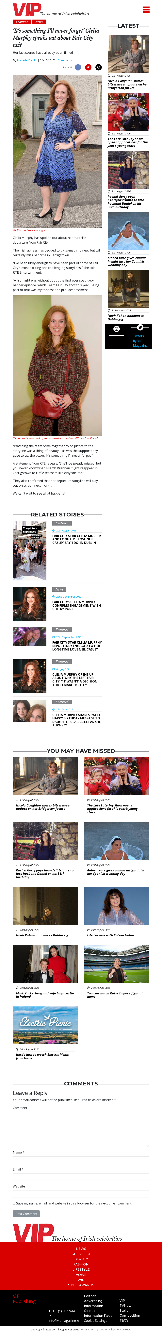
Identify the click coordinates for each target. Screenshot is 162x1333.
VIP (122, 1301)
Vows (81, 1275)
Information (93, 1306)
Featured (62, 523)
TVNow (125, 1306)
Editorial (90, 1296)
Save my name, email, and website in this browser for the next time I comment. (74, 1203)
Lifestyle (81, 1269)
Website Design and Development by (106, 1329)
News (59, 589)
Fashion (81, 1264)
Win (81, 1280)
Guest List (81, 1254)
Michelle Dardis (27, 60)
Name (18, 1152)
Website (19, 1186)
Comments (65, 60)
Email (18, 1169)
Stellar (125, 1310)
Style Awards (81, 1285)
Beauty (81, 1259)
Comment (21, 1108)
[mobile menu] (146, 9)
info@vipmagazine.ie (63, 1320)
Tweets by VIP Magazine (140, 341)
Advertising (93, 1301)
